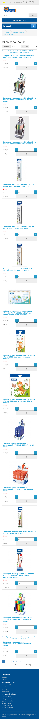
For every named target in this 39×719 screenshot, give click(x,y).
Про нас (12, 2)
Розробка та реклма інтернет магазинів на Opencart (18, 715)
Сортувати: (6, 46)
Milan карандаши (9, 34)
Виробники (5, 687)
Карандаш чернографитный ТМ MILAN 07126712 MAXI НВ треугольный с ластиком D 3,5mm (18, 575)
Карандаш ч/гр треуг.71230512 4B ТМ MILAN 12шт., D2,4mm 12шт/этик (18, 270)
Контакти (4, 689)
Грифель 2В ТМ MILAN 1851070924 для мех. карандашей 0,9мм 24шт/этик (18, 56)
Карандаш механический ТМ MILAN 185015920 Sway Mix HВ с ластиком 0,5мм (17, 619)
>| (20, 662)
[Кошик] (33, 2)
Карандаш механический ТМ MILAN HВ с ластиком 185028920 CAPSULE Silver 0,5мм (19, 99)
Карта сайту (5, 691)
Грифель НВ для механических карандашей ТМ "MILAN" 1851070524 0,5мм (18, 489)
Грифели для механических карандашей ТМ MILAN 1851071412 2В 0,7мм (18, 445)
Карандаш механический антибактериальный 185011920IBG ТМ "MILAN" (18, 643)
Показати (25, 46)
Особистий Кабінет (8, 685)
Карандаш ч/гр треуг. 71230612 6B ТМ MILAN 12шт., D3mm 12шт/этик (18, 227)
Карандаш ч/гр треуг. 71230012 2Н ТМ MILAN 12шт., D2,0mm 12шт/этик (18, 185)
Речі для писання (18, 32)
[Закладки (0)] (30, 2)
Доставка (19, 2)
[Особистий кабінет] (27, 2)
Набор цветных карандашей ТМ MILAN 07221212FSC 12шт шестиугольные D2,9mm (19, 357)
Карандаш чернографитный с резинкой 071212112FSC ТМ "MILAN (19, 532)
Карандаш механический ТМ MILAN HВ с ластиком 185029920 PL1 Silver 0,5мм (19, 143)
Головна (6, 32)
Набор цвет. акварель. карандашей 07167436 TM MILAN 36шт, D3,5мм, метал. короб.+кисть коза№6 (17, 313)
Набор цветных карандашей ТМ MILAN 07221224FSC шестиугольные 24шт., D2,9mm (19, 401)
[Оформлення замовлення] (35, 2)
